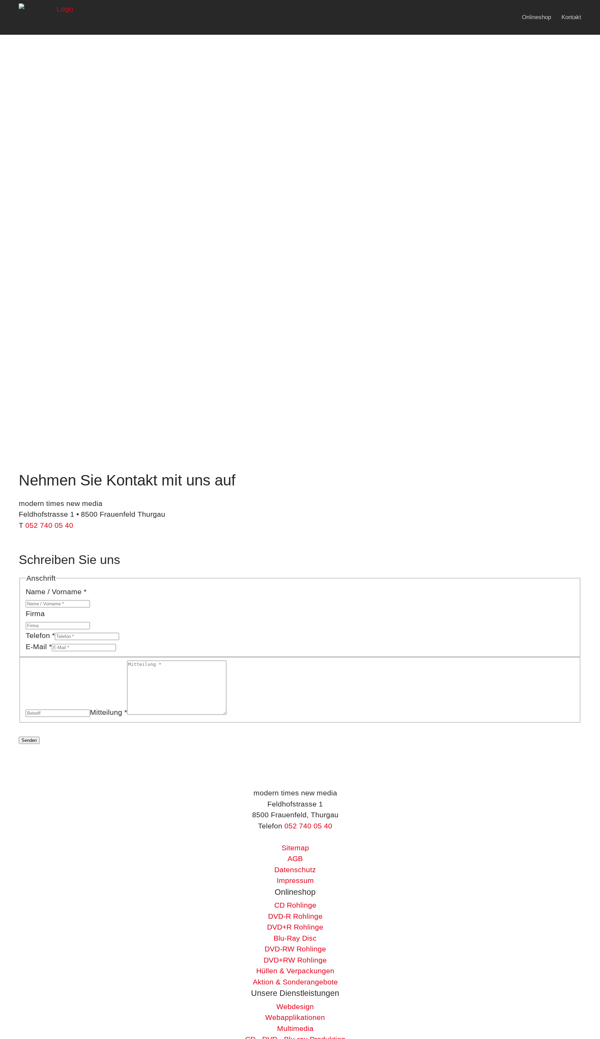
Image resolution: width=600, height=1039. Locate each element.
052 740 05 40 (49, 525)
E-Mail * (39, 647)
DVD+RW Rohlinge (295, 960)
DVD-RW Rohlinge (295, 949)
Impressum (295, 880)
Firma (35, 613)
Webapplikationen (295, 1017)
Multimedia (295, 1028)
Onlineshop (536, 17)
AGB (295, 858)
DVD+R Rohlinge (295, 927)
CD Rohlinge (295, 905)
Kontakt (571, 17)
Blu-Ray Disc (295, 938)
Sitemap (295, 848)
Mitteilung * (108, 712)
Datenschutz (295, 870)
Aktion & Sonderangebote (295, 982)
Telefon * (40, 635)
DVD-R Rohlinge (295, 916)
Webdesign (295, 1007)
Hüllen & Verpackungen (295, 971)
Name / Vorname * (56, 592)
